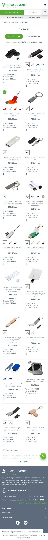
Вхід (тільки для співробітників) (32, 503)
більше (38, 532)
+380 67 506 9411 (32, 17)
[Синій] (38, 64)
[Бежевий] (5, 332)
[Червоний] (15, 108)
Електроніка (15, 22)
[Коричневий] (10, 423)
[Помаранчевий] (5, 108)
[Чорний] (27, 64)
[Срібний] (27, 108)
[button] (24, 17)
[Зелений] (43, 64)
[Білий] (32, 64)
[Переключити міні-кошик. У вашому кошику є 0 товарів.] (45, 5)
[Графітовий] (32, 108)
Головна (5, 22)
